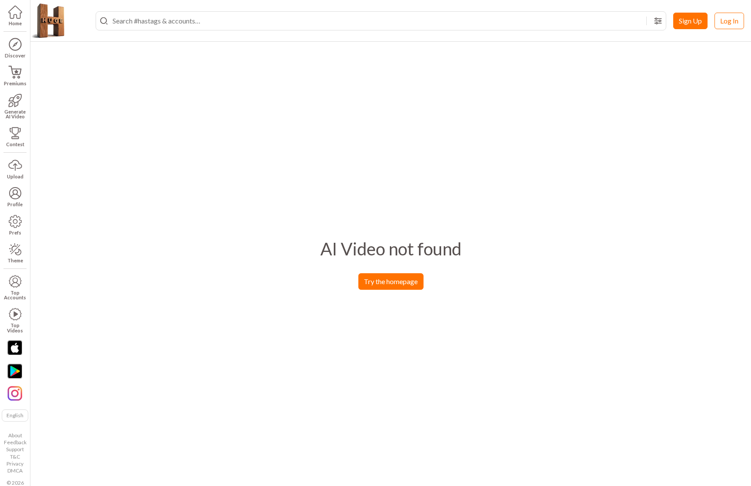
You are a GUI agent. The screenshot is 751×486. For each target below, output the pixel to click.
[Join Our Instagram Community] (14, 392)
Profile (15, 204)
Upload (15, 176)
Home (15, 23)
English (15, 415)
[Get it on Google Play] (14, 371)
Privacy (15, 463)
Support (15, 449)
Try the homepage (391, 281)
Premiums (15, 83)
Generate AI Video (15, 114)
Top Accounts (15, 295)
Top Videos (15, 327)
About (15, 435)
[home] (47, 20)
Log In (729, 21)
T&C (15, 456)
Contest (15, 144)
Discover (15, 55)
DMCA (15, 470)
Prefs (15, 232)
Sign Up (690, 21)
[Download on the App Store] (14, 347)
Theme (15, 260)
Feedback (15, 442)
